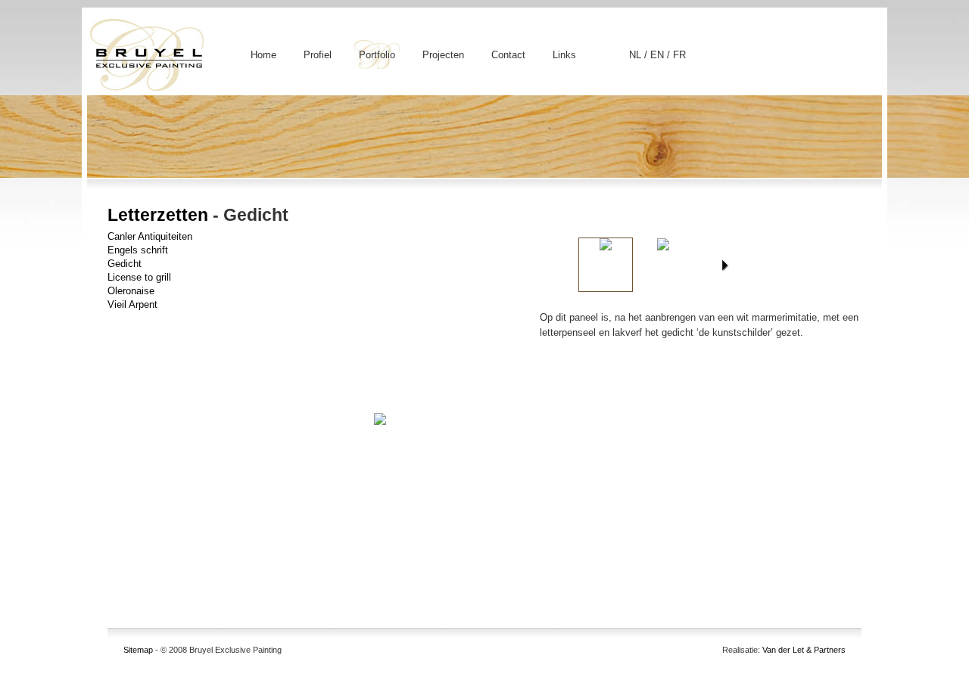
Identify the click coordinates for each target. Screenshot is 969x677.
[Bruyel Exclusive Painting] (145, 86)
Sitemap (138, 649)
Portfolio (377, 55)
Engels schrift (137, 250)
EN (658, 55)
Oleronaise (130, 291)
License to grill (139, 277)
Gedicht (124, 263)
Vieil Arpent (132, 304)
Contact (508, 55)
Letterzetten (157, 215)
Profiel (318, 55)
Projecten (443, 55)
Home (263, 55)
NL (636, 55)
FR (679, 55)
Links (564, 55)
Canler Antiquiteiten (149, 236)
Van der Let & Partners (804, 649)
